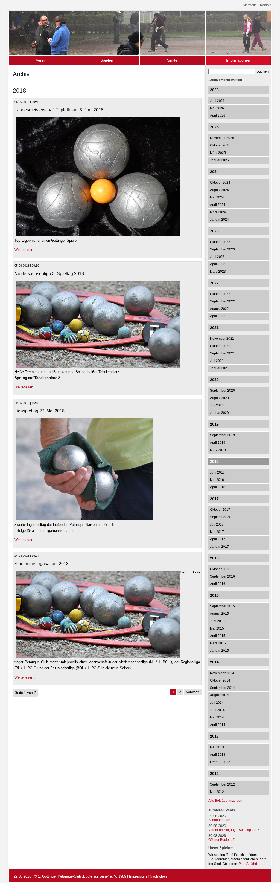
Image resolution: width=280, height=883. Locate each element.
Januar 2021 (219, 368)
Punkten (172, 60)
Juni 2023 (217, 257)
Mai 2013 (217, 747)
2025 (214, 127)
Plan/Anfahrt (248, 863)
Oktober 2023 (220, 242)
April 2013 (217, 755)
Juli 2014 (217, 703)
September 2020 (222, 391)
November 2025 (222, 138)
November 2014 (222, 673)
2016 (214, 558)
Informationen (238, 60)
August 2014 (219, 695)
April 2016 (217, 584)
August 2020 (219, 398)
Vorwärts (193, 692)
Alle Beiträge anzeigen (225, 801)
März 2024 (218, 212)
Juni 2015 (217, 621)
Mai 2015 (217, 628)
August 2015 (219, 614)
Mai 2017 (217, 532)
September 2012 (222, 784)
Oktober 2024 (220, 182)
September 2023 (222, 249)
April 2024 (217, 205)
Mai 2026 (217, 108)
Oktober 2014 (220, 680)
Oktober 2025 (220, 145)
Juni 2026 (217, 101)
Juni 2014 (217, 710)
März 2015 (218, 643)
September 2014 (222, 688)
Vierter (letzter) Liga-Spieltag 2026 (233, 830)
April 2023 (217, 264)
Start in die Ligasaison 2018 (41, 563)
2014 (214, 662)
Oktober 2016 (220, 569)
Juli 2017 (217, 524)
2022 (214, 283)
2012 (214, 773)
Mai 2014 (217, 717)
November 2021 (222, 338)
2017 (214, 499)
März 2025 (218, 153)
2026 (214, 90)
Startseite (250, 5)
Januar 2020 (219, 413)
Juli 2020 (217, 405)
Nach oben (158, 876)
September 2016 (222, 576)
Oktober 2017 (220, 510)
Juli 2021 (217, 361)
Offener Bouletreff (221, 840)
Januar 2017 (219, 547)
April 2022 (217, 316)
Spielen (106, 60)
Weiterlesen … (26, 250)
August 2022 (219, 309)
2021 (214, 327)
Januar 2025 (219, 160)
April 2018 (217, 487)
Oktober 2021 (220, 346)
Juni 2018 (217, 472)
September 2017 (222, 517)
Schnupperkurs (219, 820)
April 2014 (217, 725)
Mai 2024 (217, 197)
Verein (41, 60)
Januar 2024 (219, 219)
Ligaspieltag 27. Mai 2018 (39, 411)
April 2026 (217, 115)
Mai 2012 (217, 792)
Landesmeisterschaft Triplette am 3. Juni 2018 (58, 110)
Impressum (138, 876)
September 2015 (222, 606)
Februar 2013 (220, 762)
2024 (214, 171)
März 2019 (218, 450)
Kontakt (265, 5)
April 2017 (217, 539)
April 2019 (217, 443)
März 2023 (218, 271)
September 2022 (222, 301)
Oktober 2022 (220, 294)
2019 (214, 424)
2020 (214, 379)
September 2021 (222, 353)
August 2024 (219, 190)
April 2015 (217, 636)
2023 (214, 231)
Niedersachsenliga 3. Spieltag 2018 (49, 273)
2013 (214, 736)
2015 (214, 595)
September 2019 (222, 435)
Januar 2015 (219, 651)
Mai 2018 (217, 480)
